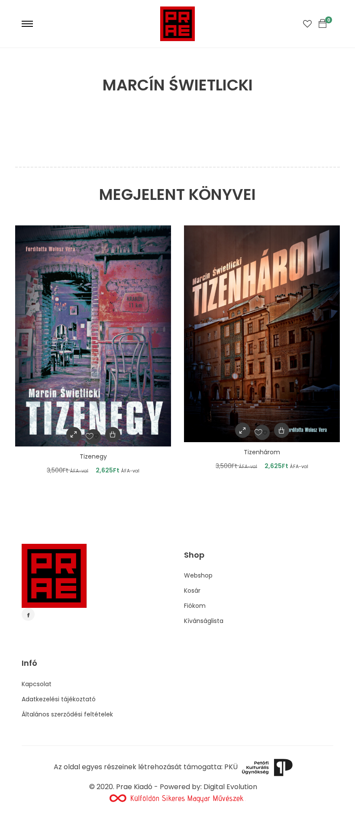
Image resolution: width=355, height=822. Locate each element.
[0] (322, 24)
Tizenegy (93, 456)
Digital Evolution (230, 787)
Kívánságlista (203, 620)
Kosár (192, 590)
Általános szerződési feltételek (67, 714)
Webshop (198, 575)
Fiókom (195, 605)
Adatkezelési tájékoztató (59, 699)
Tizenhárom (262, 452)
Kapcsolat (37, 684)
